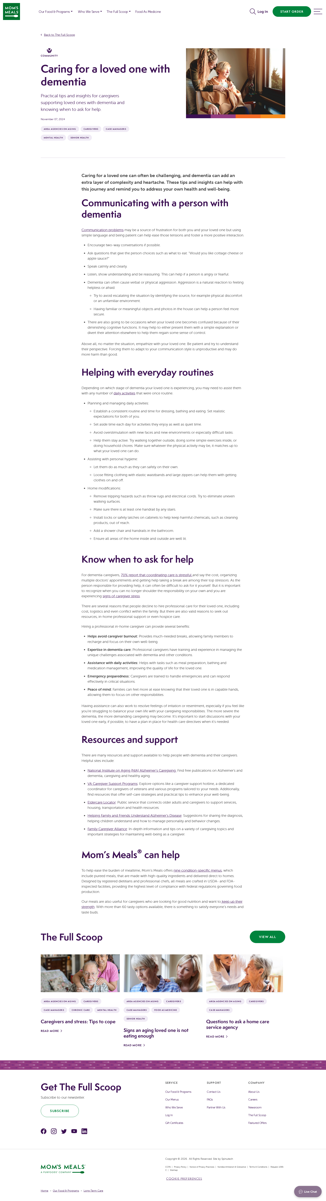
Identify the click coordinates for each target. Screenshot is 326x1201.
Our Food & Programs (54, 11)
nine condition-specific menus (198, 870)
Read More (50, 1031)
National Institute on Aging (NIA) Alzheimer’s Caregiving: (132, 770)
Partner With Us (216, 1107)
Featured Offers (257, 1123)
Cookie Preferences (184, 1179)
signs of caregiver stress (121, 596)
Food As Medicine (148, 11)
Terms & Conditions (258, 1167)
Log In (263, 11)
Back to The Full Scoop (59, 35)
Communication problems (103, 230)
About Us (253, 1092)
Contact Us (213, 1092)
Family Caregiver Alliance (107, 829)
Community (49, 55)
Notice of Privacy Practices (202, 1167)
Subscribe (60, 1111)
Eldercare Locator (102, 802)
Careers (252, 1099)
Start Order (292, 11)
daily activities (124, 393)
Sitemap (174, 1170)
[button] (254, 11)
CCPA (168, 1167)
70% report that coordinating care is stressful (156, 575)
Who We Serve (88, 11)
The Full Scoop (117, 11)
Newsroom (254, 1107)
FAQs (210, 1099)
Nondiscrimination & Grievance (232, 1167)
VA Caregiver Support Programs (113, 783)
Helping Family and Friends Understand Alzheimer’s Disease (134, 815)
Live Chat (310, 1191)
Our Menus (172, 1099)
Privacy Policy (180, 1167)
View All (267, 937)
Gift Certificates (174, 1123)
